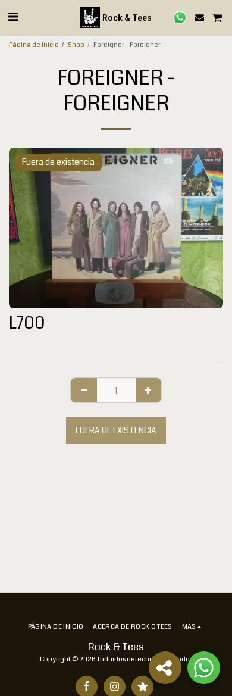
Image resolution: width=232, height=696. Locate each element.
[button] (13, 17)
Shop (76, 44)
